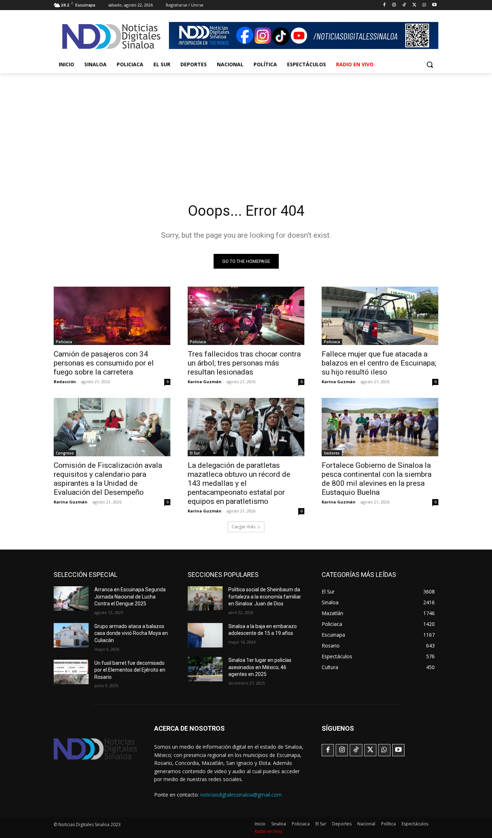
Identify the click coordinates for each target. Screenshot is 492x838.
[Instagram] (394, 5)
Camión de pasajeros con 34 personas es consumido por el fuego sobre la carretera (104, 363)
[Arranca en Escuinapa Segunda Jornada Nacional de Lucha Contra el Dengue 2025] (71, 598)
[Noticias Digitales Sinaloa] (111, 36)
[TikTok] (404, 5)
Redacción (65, 381)
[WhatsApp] (424, 5)
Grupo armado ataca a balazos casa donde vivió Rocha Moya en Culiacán (131, 633)
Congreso (65, 453)
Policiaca (64, 341)
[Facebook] (384, 5)
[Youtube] (434, 5)
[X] (414, 5)
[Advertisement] (246, 127)
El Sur (195, 453)
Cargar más (243, 527)
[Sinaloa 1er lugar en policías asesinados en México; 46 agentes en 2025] (205, 669)
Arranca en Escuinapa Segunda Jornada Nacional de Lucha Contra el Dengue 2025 (130, 596)
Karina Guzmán (205, 381)
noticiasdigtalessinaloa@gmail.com (241, 794)
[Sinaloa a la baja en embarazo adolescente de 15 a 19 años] (205, 635)
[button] (429, 64)
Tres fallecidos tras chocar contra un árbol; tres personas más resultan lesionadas (244, 363)
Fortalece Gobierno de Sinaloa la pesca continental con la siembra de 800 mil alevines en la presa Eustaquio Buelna (376, 479)
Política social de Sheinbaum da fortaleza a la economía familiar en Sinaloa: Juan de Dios (264, 596)
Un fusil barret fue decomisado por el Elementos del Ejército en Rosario (129, 670)
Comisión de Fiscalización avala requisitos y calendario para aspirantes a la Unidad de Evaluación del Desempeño (108, 479)
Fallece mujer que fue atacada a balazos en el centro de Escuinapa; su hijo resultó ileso (379, 363)
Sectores (332, 453)
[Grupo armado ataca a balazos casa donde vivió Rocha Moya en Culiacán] (71, 635)
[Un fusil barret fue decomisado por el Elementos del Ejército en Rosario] (71, 672)
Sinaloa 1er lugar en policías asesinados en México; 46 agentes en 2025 (259, 667)
